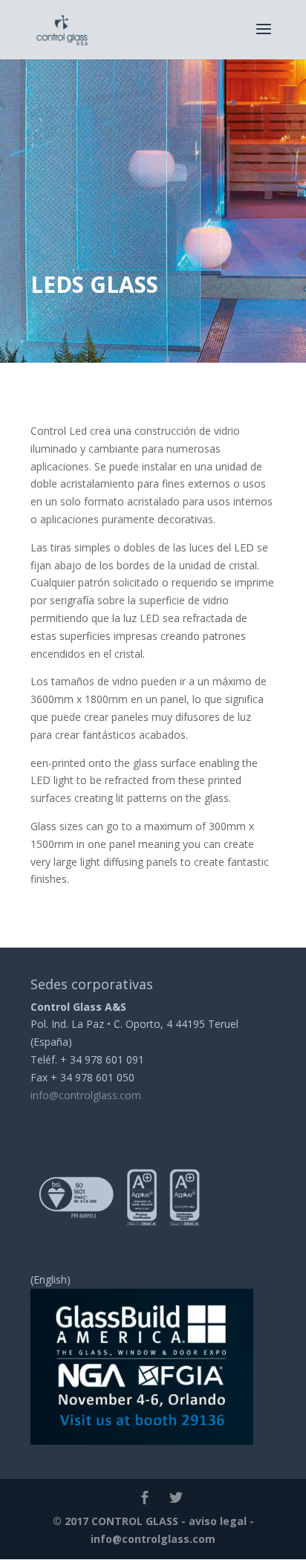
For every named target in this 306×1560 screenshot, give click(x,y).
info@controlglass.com (85, 1095)
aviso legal (218, 1521)
